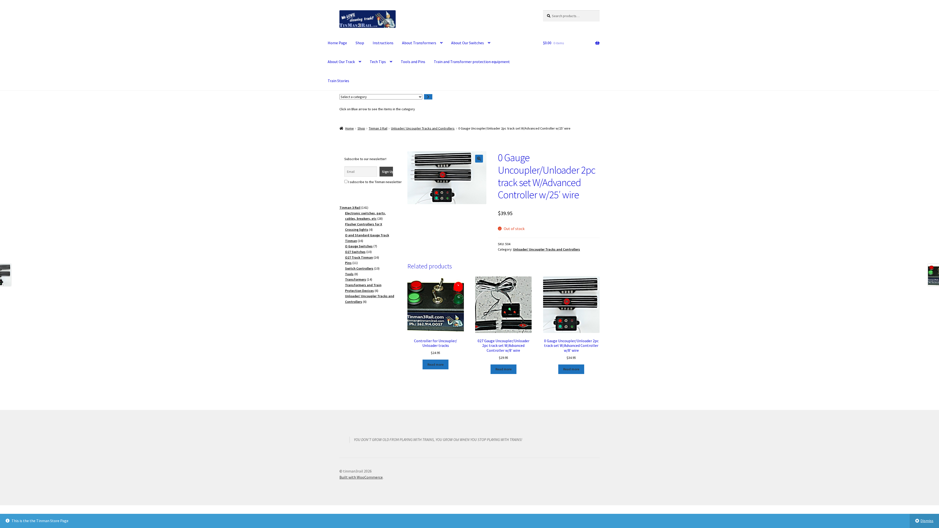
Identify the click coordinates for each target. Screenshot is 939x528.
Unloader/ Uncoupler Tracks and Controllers (423, 128)
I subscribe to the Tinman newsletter (374, 182)
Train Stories (338, 80)
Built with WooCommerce (361, 477)
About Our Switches (467, 42)
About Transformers (419, 42)
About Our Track (341, 61)
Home (349, 128)
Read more (435, 364)
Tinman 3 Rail (378, 128)
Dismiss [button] (926, 520)
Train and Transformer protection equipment (472, 61)
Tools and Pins (413, 61)
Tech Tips (378, 61)
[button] (479, 159)
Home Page (337, 42)
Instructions (383, 42)
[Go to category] (428, 97)
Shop (360, 42)
